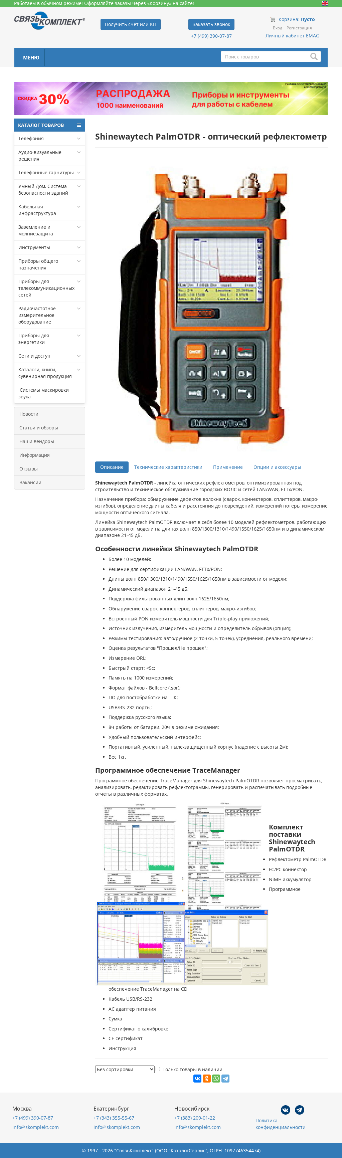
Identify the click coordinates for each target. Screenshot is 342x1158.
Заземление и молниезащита (35, 230)
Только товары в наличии (192, 1069)
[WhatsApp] (216, 1079)
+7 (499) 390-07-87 (211, 36)
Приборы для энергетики (33, 338)
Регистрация (299, 28)
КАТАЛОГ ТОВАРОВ (41, 125)
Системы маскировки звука (43, 393)
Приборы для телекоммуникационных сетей (46, 288)
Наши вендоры (36, 441)
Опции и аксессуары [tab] (277, 467)
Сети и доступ (34, 356)
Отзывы (28, 468)
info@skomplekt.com (35, 1127)
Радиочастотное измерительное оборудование (37, 315)
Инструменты (34, 247)
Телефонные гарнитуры (46, 172)
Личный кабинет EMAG (292, 35)
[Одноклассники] (207, 1079)
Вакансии (30, 482)
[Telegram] (225, 1079)
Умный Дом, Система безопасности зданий (43, 189)
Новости (28, 414)
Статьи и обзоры (38, 427)
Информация (34, 455)
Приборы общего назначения (38, 264)
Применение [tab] (228, 467)
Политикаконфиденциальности (280, 1123)
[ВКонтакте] (197, 1079)
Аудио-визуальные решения (39, 155)
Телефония (31, 138)
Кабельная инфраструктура (37, 209)
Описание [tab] (112, 467)
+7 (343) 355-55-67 (114, 1118)
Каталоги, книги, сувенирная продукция (45, 372)
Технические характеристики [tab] (168, 467)
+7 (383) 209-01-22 (194, 1118)
